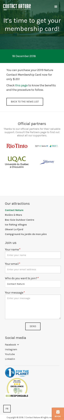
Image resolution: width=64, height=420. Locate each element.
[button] (56, 7)
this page (21, 85)
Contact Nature (14, 210)
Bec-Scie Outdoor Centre (19, 219)
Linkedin (10, 359)
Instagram (11, 349)
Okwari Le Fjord (14, 229)
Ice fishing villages (16, 224)
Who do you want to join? (21, 278)
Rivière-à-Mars (13, 214)
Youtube (10, 354)
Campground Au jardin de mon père (26, 234)
